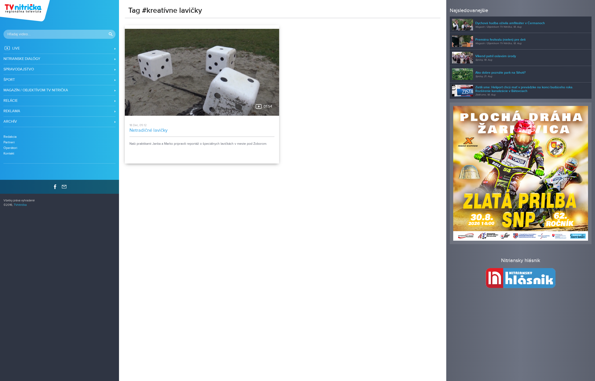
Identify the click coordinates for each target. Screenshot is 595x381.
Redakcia (10, 137)
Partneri (9, 142)
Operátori (10, 148)
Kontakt (8, 153)
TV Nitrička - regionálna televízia (25, 10)
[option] (521, 173)
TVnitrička (20, 205)
